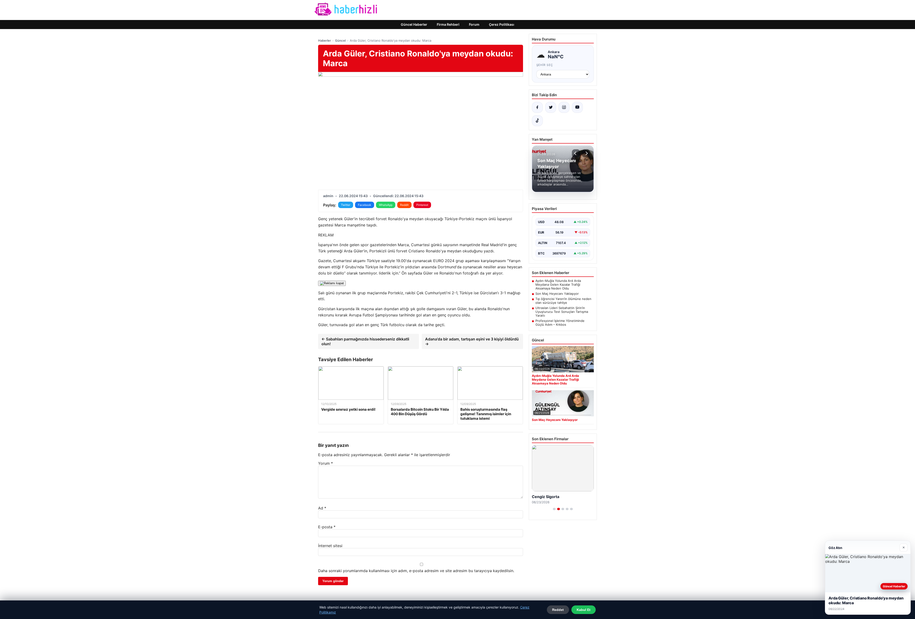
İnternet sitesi (330, 545)
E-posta (327, 526)
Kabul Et (583, 610)
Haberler (324, 40)
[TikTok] (537, 120)
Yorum (325, 463)
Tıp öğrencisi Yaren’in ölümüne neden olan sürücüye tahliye (563, 301)
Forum (474, 24)
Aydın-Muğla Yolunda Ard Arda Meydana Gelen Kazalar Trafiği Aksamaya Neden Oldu (558, 284)
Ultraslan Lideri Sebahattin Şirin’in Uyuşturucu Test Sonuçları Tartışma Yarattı (561, 311)
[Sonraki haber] (586, 153)
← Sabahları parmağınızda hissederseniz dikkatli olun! (365, 341)
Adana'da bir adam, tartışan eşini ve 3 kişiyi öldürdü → (472, 341)
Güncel (340, 40)
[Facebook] (537, 107)
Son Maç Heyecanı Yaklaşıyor (557, 293)
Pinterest (422, 205)
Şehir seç (544, 65)
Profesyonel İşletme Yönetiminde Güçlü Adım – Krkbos (560, 322)
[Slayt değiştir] (554, 509)
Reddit (404, 205)
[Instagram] (564, 107)
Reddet (558, 610)
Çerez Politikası (501, 24)
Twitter (345, 205)
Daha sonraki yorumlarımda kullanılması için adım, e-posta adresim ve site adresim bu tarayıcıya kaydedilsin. (416, 570)
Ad (322, 508)
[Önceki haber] (576, 153)
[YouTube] (577, 107)
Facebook (364, 205)
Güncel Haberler (414, 24)
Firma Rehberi (448, 24)
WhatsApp (385, 205)
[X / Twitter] (550, 107)
